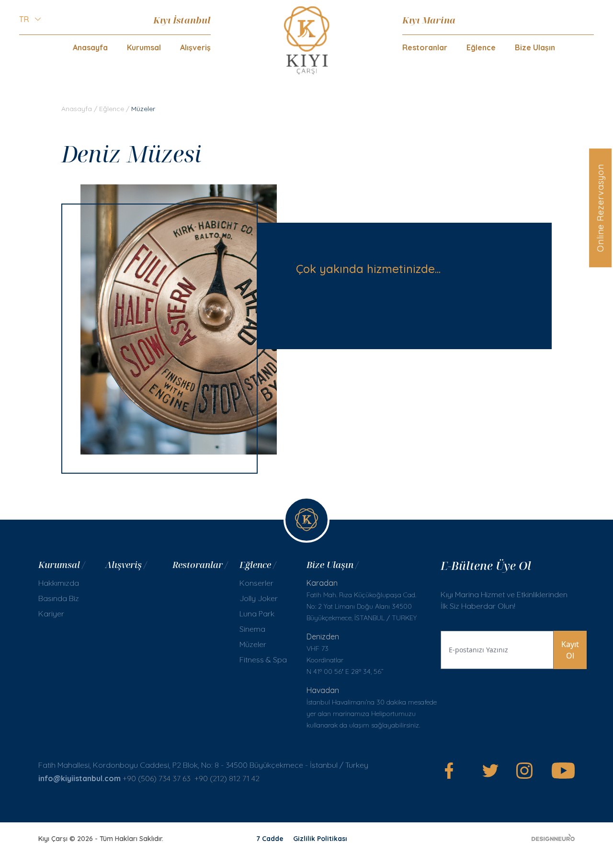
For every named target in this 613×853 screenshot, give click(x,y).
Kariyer (51, 613)
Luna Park (256, 613)
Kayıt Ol (570, 650)
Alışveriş (195, 47)
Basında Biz (58, 598)
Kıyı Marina (428, 20)
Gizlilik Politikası (320, 838)
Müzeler (252, 644)
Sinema (252, 629)
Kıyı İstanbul (182, 20)
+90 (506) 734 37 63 (157, 778)
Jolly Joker (258, 598)
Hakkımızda (58, 583)
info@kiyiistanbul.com (79, 778)
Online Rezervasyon (600, 208)
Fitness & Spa (263, 659)
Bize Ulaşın (535, 47)
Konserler (256, 583)
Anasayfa (90, 47)
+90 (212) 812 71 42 (227, 778)
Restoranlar (424, 47)
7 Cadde (270, 838)
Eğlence (111, 108)
